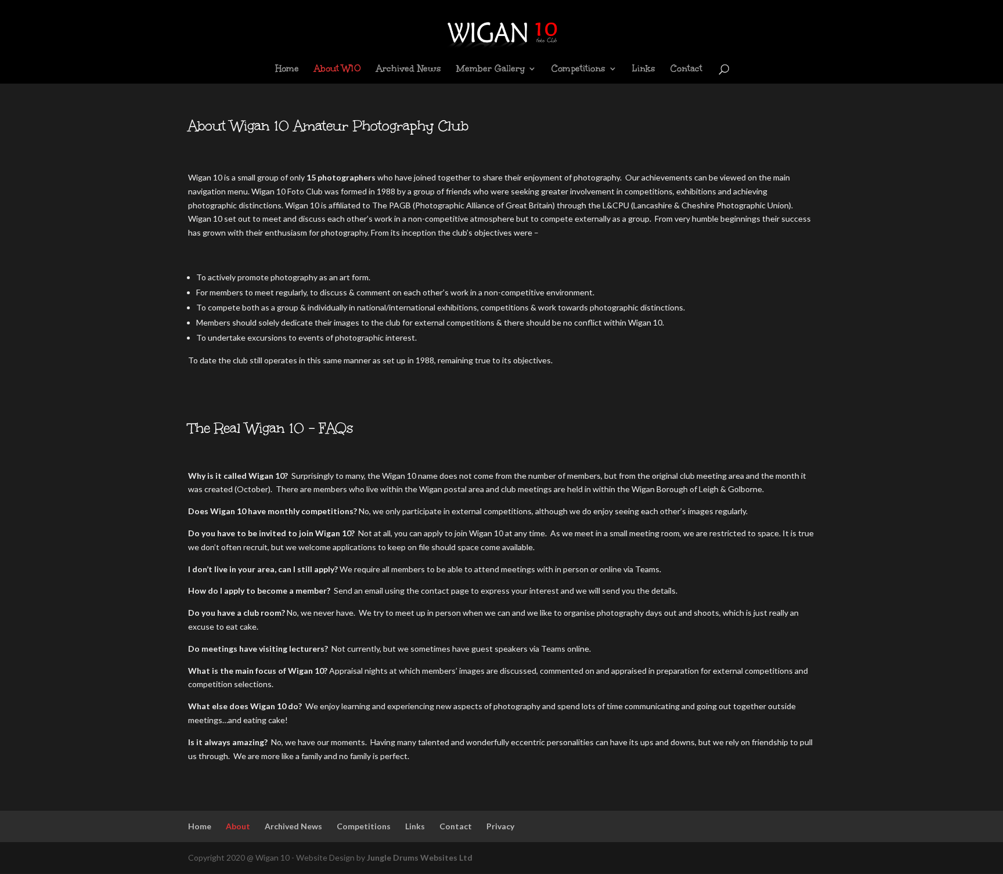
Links (643, 69)
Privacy (500, 826)
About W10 (337, 69)
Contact (686, 69)
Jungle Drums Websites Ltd (419, 857)
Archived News (408, 69)
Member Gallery (490, 69)
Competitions (578, 69)
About (238, 826)
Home (287, 69)
